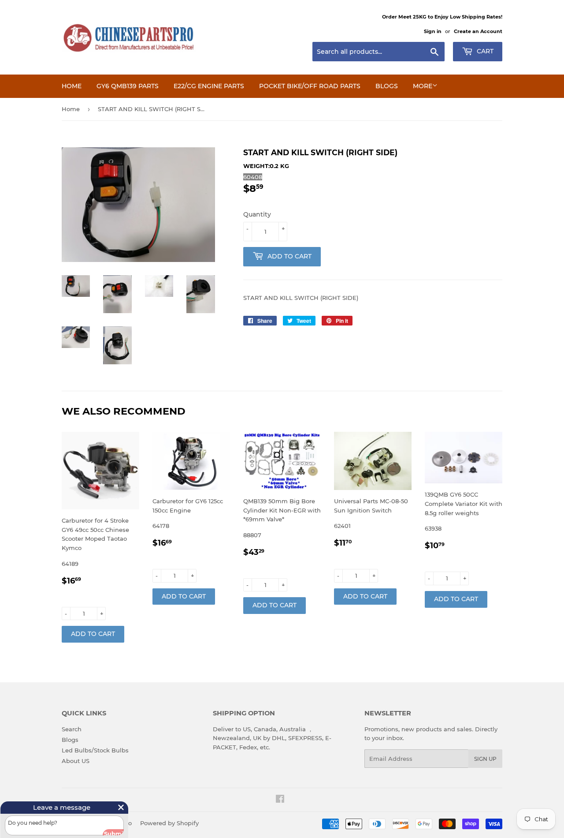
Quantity (257, 214)
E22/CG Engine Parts (209, 86)
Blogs (386, 86)
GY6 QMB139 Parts (127, 86)
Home (72, 86)
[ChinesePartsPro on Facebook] (280, 800)
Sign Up (485, 759)
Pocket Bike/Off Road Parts (309, 86)
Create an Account (478, 31)
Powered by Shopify (169, 823)
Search (72, 729)
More (422, 86)
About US (75, 760)
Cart (484, 51)
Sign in (433, 31)
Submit (106, 830)
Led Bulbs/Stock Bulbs (95, 750)
